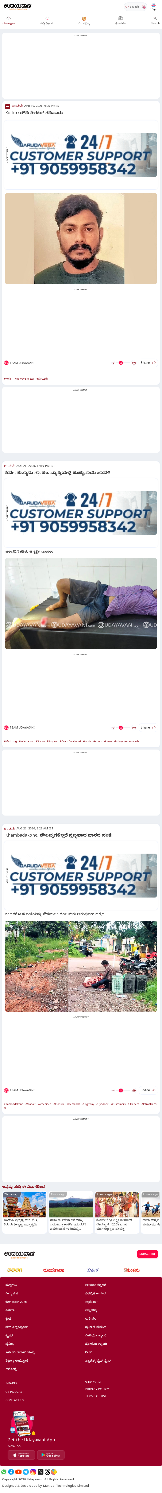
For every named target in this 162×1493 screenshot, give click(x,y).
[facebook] (11, 1472)
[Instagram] (33, 1472)
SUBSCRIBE (147, 1255)
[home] (17, 7)
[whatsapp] (3, 1472)
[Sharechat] (54, 1472)
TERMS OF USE (96, 1397)
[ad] (83, 155)
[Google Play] (50, 1455)
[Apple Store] (21, 1455)
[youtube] (18, 1472)
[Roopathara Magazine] (53, 1270)
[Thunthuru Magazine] (131, 1270)
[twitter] (40, 1472)
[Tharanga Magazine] (14, 1270)
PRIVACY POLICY (97, 1390)
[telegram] (26, 1472)
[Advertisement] (81, 68)
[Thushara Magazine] (92, 1270)
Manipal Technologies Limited (66, 1486)
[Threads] (47, 1472)
